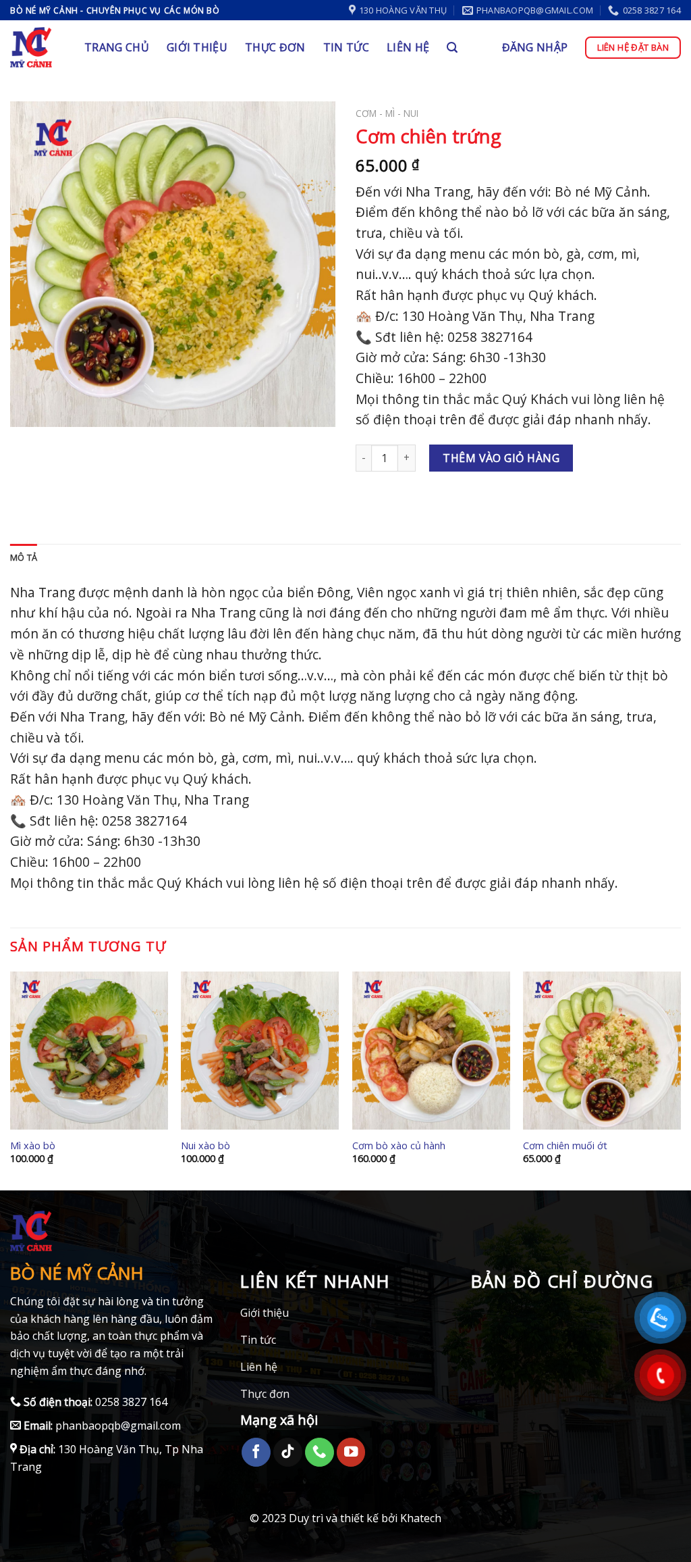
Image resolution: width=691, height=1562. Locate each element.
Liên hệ (408, 47)
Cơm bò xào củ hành (398, 1146)
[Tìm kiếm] (452, 47)
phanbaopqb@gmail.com (117, 1425)
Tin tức (346, 47)
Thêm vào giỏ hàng (501, 458)
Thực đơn (275, 47)
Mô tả (23, 557)
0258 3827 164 (129, 1401)
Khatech (420, 1518)
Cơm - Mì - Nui (387, 113)
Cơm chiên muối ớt (565, 1146)
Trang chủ (116, 47)
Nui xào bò (205, 1146)
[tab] (23, 557)
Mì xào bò (32, 1146)
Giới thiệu (197, 47)
